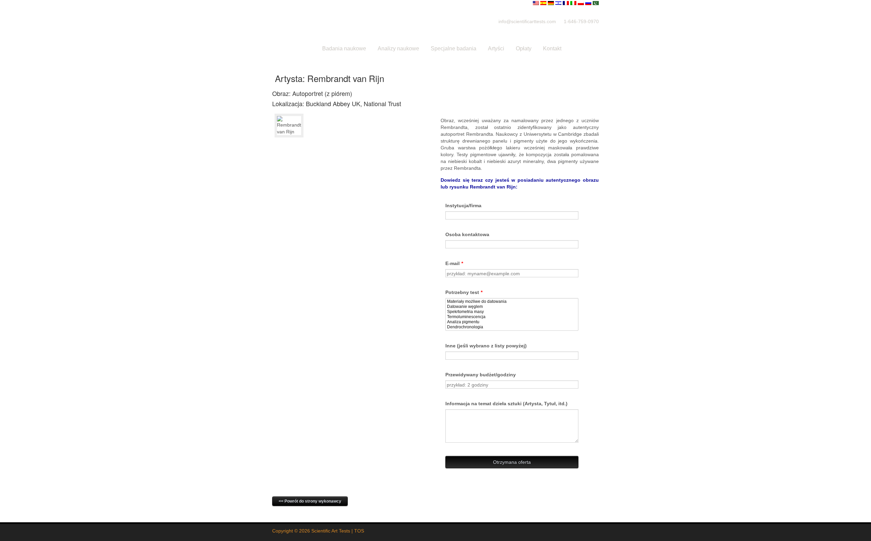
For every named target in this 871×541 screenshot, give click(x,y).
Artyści (496, 48)
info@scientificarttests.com (527, 21)
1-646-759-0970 (581, 21)
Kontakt (552, 48)
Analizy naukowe (398, 48)
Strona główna (293, 48)
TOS (359, 531)
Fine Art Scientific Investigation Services (374, 21)
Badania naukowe (344, 48)
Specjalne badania (453, 48)
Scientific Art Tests (330, 531)
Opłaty (523, 48)
